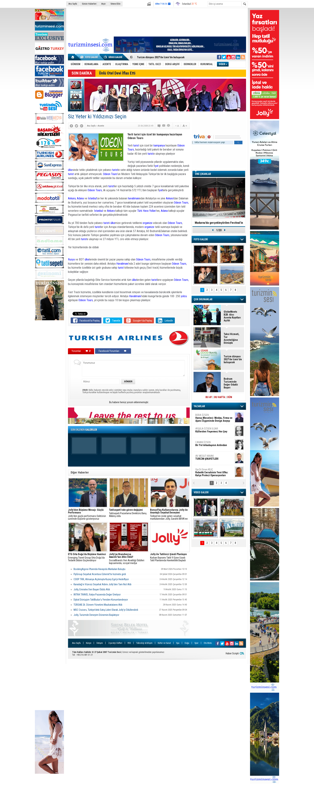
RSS (129, 643)
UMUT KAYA (209, 458)
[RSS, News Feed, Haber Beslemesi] (243, 57)
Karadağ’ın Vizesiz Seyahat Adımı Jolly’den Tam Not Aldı (102, 584)
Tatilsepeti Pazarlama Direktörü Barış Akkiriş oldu (127, 513)
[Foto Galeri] (90, 57)
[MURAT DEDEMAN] (205, 275)
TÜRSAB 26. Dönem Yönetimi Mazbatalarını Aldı (98, 604)
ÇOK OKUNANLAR (203, 299)
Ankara (72, 198)
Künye (88, 643)
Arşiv (103, 4)
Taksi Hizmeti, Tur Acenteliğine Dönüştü (231, 338)
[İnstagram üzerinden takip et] (233, 57)
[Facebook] (71, 125)
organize (147, 223)
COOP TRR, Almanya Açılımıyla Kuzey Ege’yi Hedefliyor (101, 579)
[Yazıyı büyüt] (185, 125)
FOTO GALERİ (201, 239)
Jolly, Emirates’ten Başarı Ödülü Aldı (92, 589)
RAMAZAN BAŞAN (206, 416)
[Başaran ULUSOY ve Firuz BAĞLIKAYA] (205, 254)
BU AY (209, 397)
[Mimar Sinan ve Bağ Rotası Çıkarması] (205, 507)
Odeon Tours (109, 174)
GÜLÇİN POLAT (211, 430)
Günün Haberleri (89, 4)
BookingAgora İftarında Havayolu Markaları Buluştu (100, 569)
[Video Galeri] (113, 57)
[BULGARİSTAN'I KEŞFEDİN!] (205, 528)
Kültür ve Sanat (164, 643)
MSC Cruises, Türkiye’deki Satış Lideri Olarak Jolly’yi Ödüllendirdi (106, 609)
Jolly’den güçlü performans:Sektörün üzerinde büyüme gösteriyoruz (87, 514)
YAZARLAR (199, 406)
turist (136, 145)
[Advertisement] (49, 377)
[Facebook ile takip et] (219, 57)
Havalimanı (122, 263)
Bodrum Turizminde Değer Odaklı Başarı (231, 383)
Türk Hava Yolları (146, 210)
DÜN (229, 397)
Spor (196, 643)
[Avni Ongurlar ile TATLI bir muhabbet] (232, 254)
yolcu (184, 296)
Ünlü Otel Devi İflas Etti (117, 73)
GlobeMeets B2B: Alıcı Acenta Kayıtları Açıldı (232, 316)
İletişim (99, 643)
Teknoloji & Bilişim (144, 643)
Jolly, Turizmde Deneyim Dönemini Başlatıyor (96, 614)
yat (156, 166)
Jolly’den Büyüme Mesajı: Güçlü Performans (162, 57)
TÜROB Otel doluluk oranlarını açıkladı (218, 222)
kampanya (159, 145)
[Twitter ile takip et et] (224, 57)
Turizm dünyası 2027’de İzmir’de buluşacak (233, 359)
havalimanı (133, 198)
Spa (177, 643)
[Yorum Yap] (159, 125)
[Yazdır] (168, 125)
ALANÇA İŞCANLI (210, 445)
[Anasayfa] (73, 57)
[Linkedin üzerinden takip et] (238, 57)
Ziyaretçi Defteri (115, 643)
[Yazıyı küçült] (177, 125)
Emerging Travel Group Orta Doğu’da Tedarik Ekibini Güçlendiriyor (87, 557)
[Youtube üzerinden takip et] (228, 57)
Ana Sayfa (73, 4)
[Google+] (81, 125)
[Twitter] (76, 125)
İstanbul (92, 198)
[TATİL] (232, 275)
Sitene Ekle (115, 4)
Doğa (187, 643)
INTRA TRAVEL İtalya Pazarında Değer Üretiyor (97, 594)
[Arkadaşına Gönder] (164, 125)
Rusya (71, 259)
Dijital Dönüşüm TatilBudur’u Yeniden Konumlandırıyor (101, 599)
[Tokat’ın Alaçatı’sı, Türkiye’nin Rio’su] (232, 528)
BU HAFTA (219, 397)
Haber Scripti (232, 653)
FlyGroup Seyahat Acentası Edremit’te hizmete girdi (100, 574)
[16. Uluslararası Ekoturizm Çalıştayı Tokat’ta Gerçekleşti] (232, 507)
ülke (70, 170)
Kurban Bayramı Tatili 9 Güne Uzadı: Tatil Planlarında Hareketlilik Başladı (168, 557)
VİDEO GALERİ (201, 492)
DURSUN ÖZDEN (213, 472)
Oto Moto (208, 643)
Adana (80, 198)
